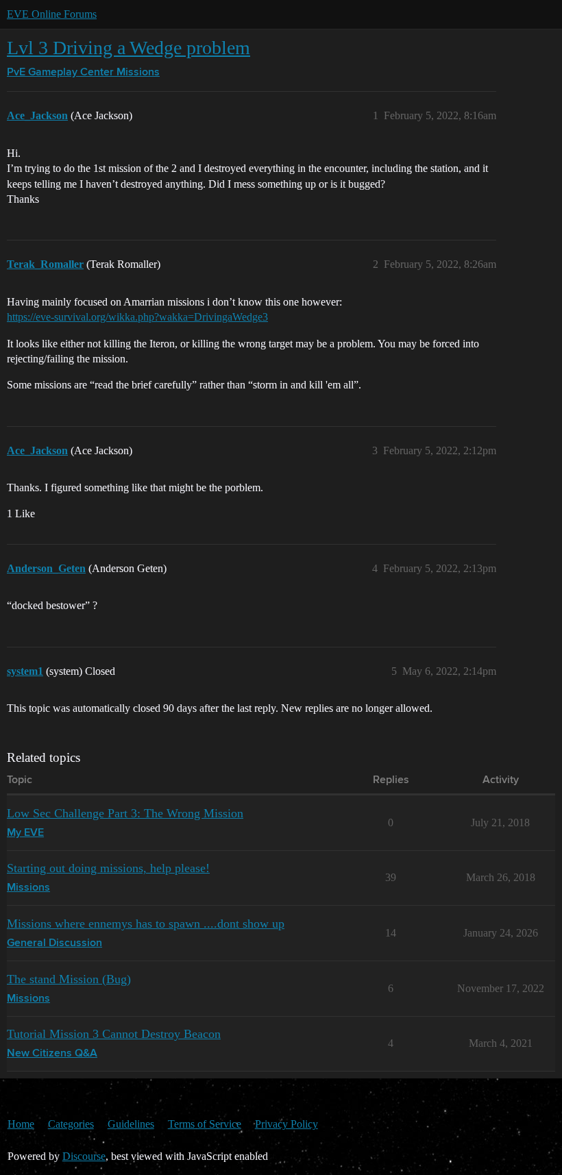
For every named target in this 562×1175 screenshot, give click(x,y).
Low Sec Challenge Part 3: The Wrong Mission (125, 813)
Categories (71, 1124)
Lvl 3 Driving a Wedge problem (128, 47)
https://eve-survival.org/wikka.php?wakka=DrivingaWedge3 (137, 317)
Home (21, 1124)
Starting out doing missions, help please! (108, 868)
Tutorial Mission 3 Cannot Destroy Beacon (114, 1034)
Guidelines (131, 1124)
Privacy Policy (286, 1124)
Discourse (84, 1156)
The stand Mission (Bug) (69, 979)
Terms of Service (204, 1124)
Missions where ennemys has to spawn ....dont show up (145, 923)
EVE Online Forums (52, 14)
